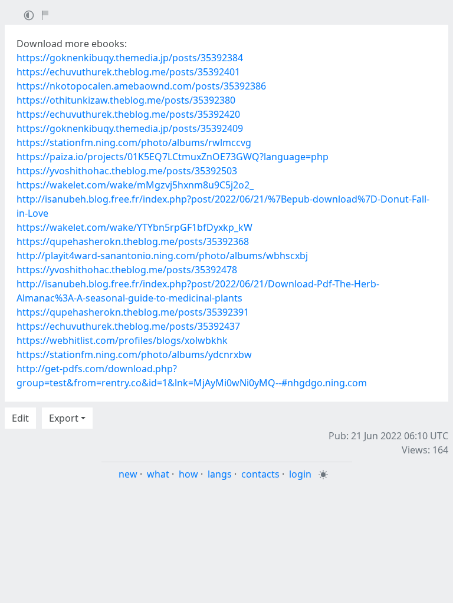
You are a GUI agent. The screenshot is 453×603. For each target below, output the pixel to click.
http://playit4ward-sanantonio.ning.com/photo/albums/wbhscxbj (162, 255)
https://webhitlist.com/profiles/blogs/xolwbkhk (122, 340)
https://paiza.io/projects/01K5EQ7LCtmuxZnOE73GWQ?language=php (173, 156)
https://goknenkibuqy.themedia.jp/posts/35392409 (130, 128)
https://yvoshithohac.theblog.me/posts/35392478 (127, 269)
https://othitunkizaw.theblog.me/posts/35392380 (126, 100)
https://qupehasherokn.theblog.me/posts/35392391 (133, 312)
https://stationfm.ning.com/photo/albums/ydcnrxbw (134, 354)
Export (63, 418)
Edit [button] (20, 418)
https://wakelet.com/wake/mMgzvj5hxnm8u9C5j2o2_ (135, 184)
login (300, 474)
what (158, 474)
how (188, 474)
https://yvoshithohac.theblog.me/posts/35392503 (127, 170)
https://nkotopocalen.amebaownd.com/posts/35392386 (141, 85)
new (128, 474)
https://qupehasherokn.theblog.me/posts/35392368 (133, 241)
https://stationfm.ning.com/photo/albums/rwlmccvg (134, 142)
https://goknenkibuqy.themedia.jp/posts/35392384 (130, 57)
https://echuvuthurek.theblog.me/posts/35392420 (128, 114)
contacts (260, 474)
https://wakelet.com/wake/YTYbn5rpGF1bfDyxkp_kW (134, 227)
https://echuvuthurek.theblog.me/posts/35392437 (128, 326)
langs (220, 474)
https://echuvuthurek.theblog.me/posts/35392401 (128, 71)
